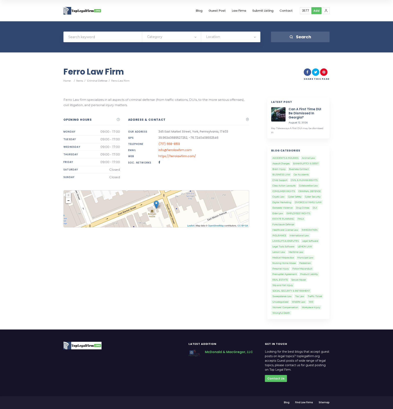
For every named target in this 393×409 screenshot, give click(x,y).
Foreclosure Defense (283, 224)
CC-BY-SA (242, 225)
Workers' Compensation (285, 307)
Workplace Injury (311, 307)
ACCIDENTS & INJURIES (285, 158)
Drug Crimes (302, 207)
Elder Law (277, 213)
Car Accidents (301, 174)
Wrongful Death (281, 312)
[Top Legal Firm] (82, 11)
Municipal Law (305, 257)
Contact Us (276, 378)
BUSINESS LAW (281, 174)
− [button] (68, 200)
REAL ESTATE (280, 279)
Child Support (279, 180)
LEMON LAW (305, 246)
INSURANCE (279, 235)
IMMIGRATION (309, 229)
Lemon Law (278, 252)
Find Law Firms (304, 402)
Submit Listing (262, 11)
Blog (199, 11)
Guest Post (217, 11)
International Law (299, 235)
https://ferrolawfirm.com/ (177, 156)
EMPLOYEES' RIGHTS (298, 213)
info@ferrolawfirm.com (175, 150)
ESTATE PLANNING (283, 218)
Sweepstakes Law (282, 296)
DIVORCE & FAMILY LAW (308, 202)
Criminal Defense (97, 80)
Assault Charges (281, 163)
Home (67, 80)
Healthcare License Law (285, 229)
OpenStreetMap (216, 225)
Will (311, 301)
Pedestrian (305, 263)
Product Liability (309, 274)
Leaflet (190, 225)
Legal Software (310, 241)
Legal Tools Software (283, 246)
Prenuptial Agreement (284, 274)
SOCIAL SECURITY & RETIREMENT (291, 290)
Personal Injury (280, 268)
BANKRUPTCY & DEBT (305, 163)
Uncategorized (280, 301)
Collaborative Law (308, 185)
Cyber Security (313, 196)
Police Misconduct (302, 268)
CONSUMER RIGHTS (283, 191)
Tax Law (299, 296)
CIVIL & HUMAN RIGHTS (304, 180)
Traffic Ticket (315, 296)
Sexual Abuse (298, 279)
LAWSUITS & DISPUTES (285, 241)
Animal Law (308, 158)
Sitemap (324, 402)
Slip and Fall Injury (282, 285)
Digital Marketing (281, 202)
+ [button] (68, 195)
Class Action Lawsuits (284, 185)
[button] (326, 10)
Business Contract (299, 169)
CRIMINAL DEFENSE (309, 191)
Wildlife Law (298, 301)
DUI (315, 207)
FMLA (301, 218)
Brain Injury (279, 169)
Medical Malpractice (283, 257)
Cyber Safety (295, 196)
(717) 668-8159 (169, 144)
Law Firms (239, 11)
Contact (286, 11)
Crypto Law (278, 196)
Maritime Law (296, 252)
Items (79, 80)
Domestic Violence (282, 207)
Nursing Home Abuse (284, 263)
